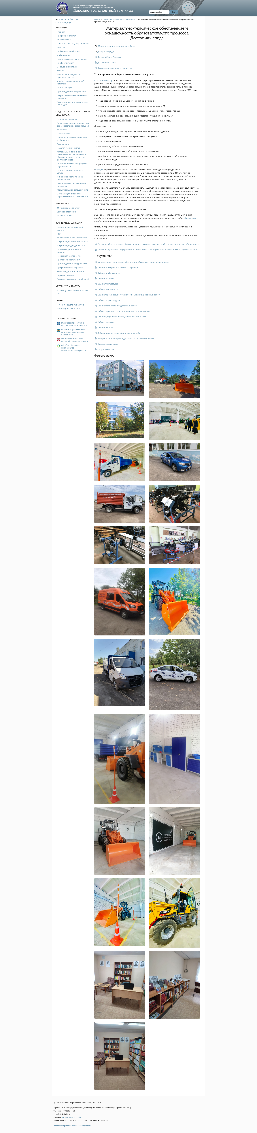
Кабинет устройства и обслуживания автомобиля (121, 316)
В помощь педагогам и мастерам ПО (73, 292)
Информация (63, 55)
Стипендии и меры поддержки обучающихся (72, 165)
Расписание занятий (69, 207)
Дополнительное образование (72, 237)
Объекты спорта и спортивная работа (116, 46)
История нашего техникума (70, 304)
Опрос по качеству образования (72, 43)
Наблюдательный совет (68, 51)
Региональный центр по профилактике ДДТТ (69, 75)
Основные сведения (67, 119)
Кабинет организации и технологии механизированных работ (128, 294)
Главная (61, 31)
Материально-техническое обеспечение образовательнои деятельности (133, 262)
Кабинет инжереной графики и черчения (117, 267)
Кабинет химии (105, 327)
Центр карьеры (64, 87)
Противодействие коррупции (71, 91)
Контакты (61, 70)
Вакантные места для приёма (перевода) (71, 184)
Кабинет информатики (108, 273)
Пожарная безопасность (69, 255)
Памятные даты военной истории (69, 250)
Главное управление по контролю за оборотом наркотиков (73, 332)
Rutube (78, 1117)
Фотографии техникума (68, 308)
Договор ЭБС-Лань (106, 62)
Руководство (63, 144)
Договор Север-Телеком (109, 57)
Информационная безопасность (73, 241)
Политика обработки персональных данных (72, 1125)
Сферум (99, 169)
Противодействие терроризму (72, 263)
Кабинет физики (105, 322)
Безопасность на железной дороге (70, 228)
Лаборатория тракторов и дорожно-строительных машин (125, 338)
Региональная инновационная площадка (72, 103)
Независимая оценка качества (71, 59)
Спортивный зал (105, 349)
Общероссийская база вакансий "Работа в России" (75, 340)
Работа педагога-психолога (70, 271)
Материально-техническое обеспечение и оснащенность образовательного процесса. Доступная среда (71, 155)
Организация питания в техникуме (114, 68)
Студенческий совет (67, 275)
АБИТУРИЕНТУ (64, 39)
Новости (61, 47)
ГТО (59, 233)
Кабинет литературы (107, 283)
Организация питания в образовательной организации (72, 195)
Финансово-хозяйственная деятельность (70, 178)
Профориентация (65, 62)
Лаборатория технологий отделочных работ (119, 333)
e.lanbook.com (190, 218)
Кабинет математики (107, 289)
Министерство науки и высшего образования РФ (74, 324)
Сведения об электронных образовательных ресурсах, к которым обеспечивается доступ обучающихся (148, 244)
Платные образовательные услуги (70, 171)
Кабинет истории (105, 278)
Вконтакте (68, 1117)
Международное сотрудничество (73, 189)
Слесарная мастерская (108, 344)
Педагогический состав (68, 147)
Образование (63, 133)
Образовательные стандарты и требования (72, 138)
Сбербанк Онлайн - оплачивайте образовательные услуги (73, 348)
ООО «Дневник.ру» (103, 80)
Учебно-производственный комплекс (70, 82)
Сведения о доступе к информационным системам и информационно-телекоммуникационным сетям (147, 249)
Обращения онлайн (67, 66)
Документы (62, 129)
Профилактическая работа (70, 267)
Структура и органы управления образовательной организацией (73, 124)
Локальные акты (65, 215)
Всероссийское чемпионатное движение (71, 96)
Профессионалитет (66, 35)
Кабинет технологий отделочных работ (117, 305)
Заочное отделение (66, 211)
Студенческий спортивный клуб (73, 279)
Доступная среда (105, 51)
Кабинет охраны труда (108, 300)
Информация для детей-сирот (71, 245)
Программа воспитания (68, 259)
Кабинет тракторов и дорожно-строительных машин (123, 311)
